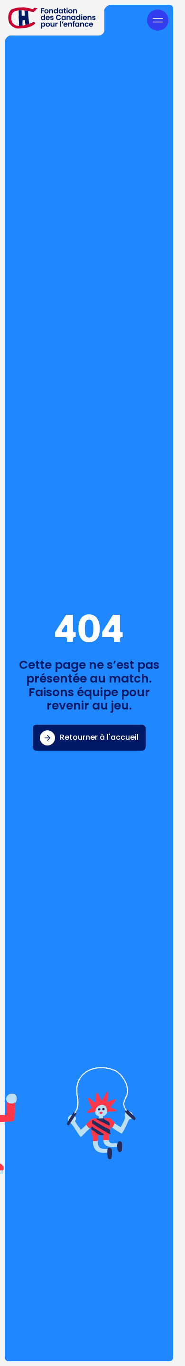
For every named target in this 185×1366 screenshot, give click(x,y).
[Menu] (157, 20)
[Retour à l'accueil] (52, 17)
